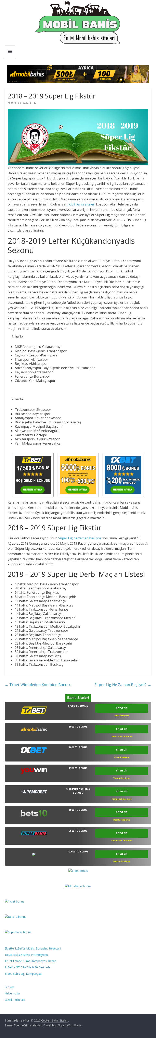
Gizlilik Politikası (15, 1000)
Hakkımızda (12, 993)
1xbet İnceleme (121, 757)
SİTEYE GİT (122, 708)
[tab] (78, 711)
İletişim (9, 987)
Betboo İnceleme (121, 861)
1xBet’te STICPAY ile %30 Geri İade (27, 967)
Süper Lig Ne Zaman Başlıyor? (122, 684)
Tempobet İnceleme (122, 798)
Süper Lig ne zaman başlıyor (79, 538)
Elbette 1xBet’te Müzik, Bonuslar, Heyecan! (33, 948)
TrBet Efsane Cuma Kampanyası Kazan (30, 961)
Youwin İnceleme (121, 778)
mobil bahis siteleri (80, 204)
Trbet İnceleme (121, 715)
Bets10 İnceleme (121, 819)
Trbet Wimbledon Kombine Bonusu (38, 684)
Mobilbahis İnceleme (122, 736)
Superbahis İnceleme (121, 840)
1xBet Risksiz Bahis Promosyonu (26, 955)
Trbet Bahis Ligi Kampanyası (23, 974)
